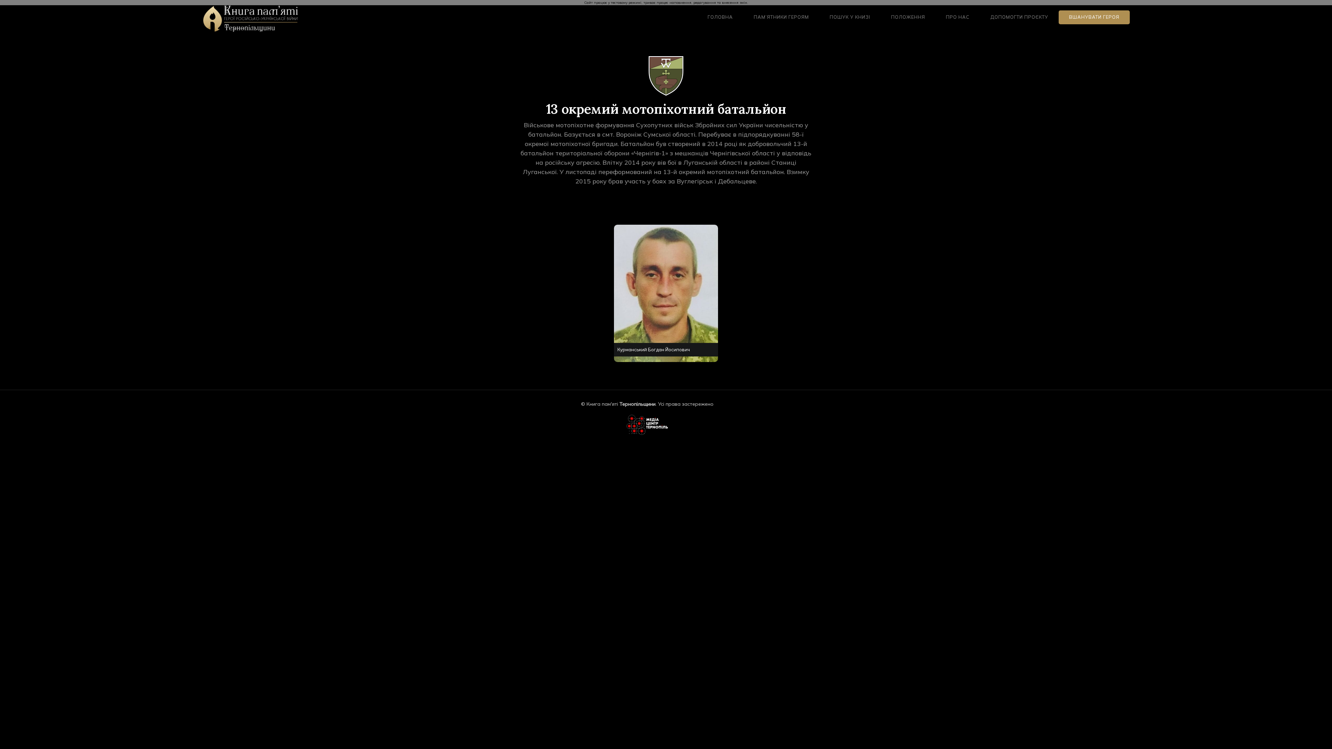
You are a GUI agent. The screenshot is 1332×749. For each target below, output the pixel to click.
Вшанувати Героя (1094, 17)
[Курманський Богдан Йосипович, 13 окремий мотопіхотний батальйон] (658, 298)
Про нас (958, 17)
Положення (908, 17)
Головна (720, 17)
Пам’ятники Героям (781, 17)
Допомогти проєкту (1019, 17)
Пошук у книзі (850, 17)
